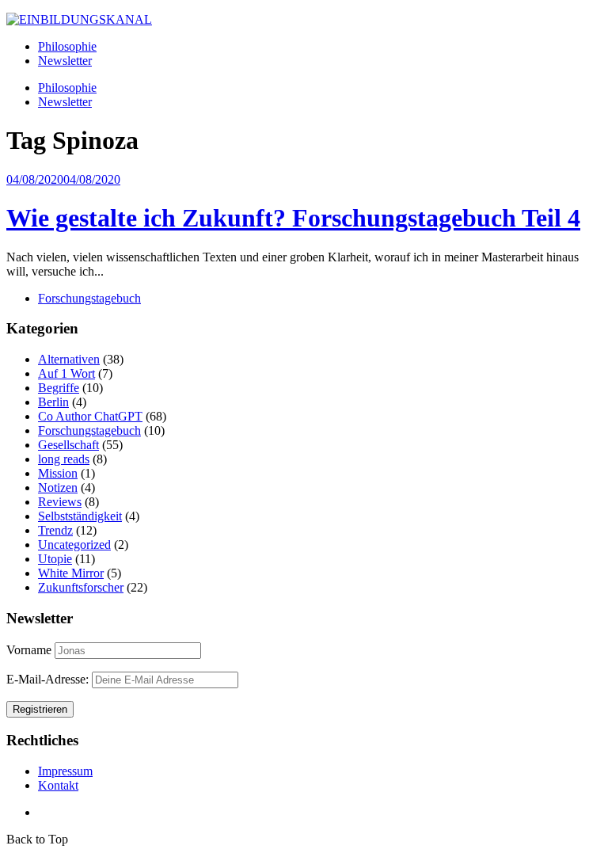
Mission (58, 473)
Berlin (53, 402)
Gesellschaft (68, 444)
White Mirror (71, 573)
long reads (63, 459)
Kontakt (58, 785)
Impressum (65, 771)
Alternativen (69, 359)
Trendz (55, 530)
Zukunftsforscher (81, 587)
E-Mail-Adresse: (49, 679)
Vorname (28, 650)
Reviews (60, 501)
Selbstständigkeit (80, 516)
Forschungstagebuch (89, 298)
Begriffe (58, 387)
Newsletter (65, 60)
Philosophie (67, 46)
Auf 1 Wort (66, 373)
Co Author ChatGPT (90, 416)
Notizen (58, 487)
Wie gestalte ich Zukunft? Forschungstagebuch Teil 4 (293, 218)
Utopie (55, 558)
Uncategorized (74, 544)
